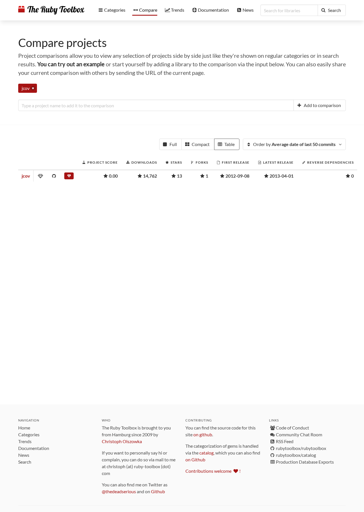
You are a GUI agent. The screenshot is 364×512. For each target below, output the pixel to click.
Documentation (33, 448)
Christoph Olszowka (122, 441)
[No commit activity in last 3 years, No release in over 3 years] (69, 177)
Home (24, 427)
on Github (195, 459)
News (23, 455)
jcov (26, 175)
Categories (29, 434)
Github (158, 491)
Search (24, 461)
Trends (25, 441)
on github (202, 434)
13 (179, 175)
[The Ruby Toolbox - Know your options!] (51, 10)
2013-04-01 (281, 175)
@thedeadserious (119, 491)
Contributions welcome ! (213, 471)
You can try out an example (71, 64)
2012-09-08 (237, 175)
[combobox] (156, 105)
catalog (206, 452)
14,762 (150, 175)
